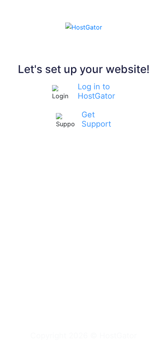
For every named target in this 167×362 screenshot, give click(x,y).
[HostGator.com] (83, 26)
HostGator (118, 335)
